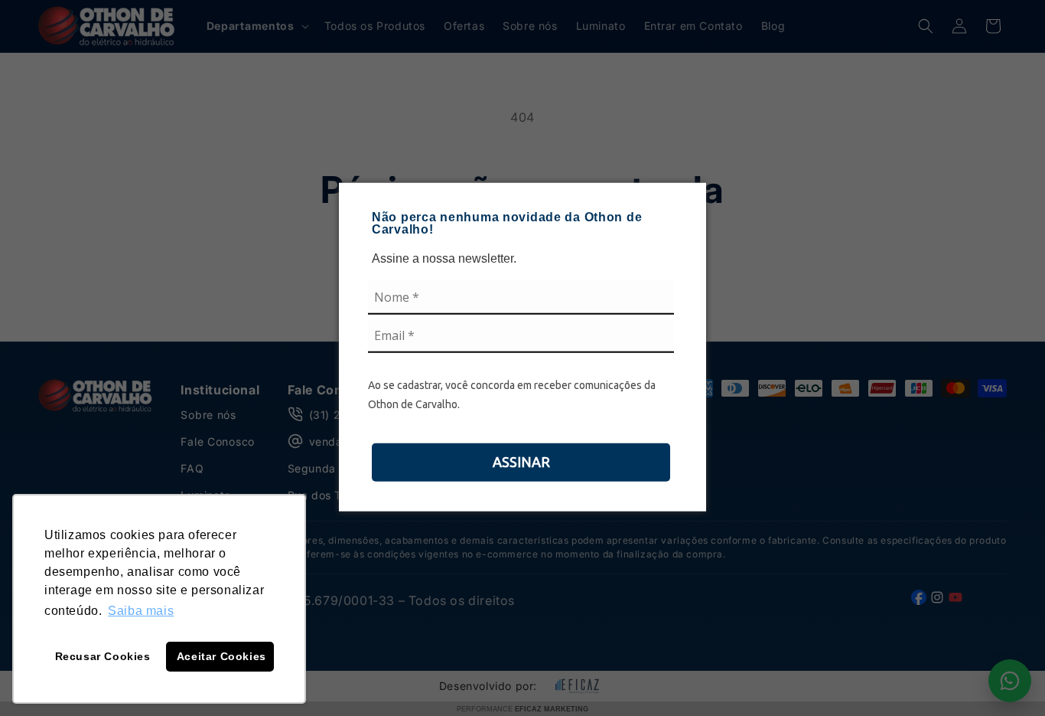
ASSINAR (521, 461)
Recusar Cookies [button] (103, 656)
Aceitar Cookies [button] (221, 656)
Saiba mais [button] (141, 610)
